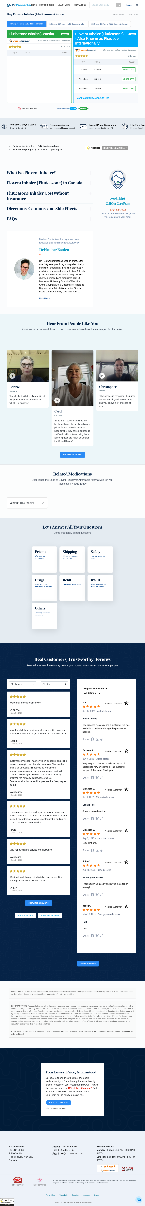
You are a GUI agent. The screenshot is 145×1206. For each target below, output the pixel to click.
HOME (34, 5)
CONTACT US (80, 5)
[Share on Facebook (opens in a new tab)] (92, 739)
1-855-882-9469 (66, 1150)
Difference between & (72, 108)
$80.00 (97, 88)
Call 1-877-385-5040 (58, 1103)
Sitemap (96, 1195)
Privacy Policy (63, 1195)
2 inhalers (83, 79)
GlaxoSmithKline (93, 98)
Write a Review (25, 916)
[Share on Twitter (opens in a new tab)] (97, 739)
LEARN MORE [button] (64, 5)
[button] (7, 1202)
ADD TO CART (128, 70)
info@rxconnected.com (71, 1153)
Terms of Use (50, 1195)
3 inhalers (83, 88)
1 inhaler (83, 70)
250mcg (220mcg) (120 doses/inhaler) (109, 24)
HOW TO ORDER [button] (46, 5)
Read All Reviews (50, 916)
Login (129, 5)
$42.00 (97, 70)
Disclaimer (75, 1195)
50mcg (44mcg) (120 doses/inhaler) (26, 24)
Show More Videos (72, 455)
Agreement (86, 1195)
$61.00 (97, 79)
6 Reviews (65, 47)
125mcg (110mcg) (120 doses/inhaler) (67, 24)
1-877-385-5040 (68, 1146)
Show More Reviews (38, 903)
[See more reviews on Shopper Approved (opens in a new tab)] (101, 739)
